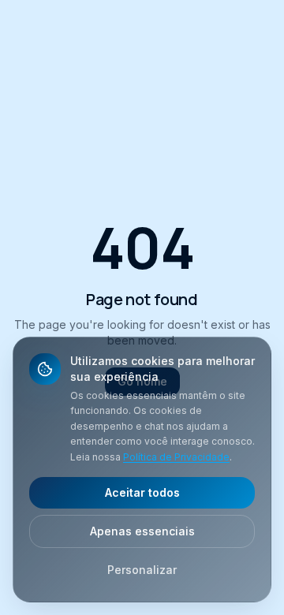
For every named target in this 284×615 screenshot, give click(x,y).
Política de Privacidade (176, 457)
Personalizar (142, 569)
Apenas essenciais (142, 531)
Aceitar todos (142, 492)
